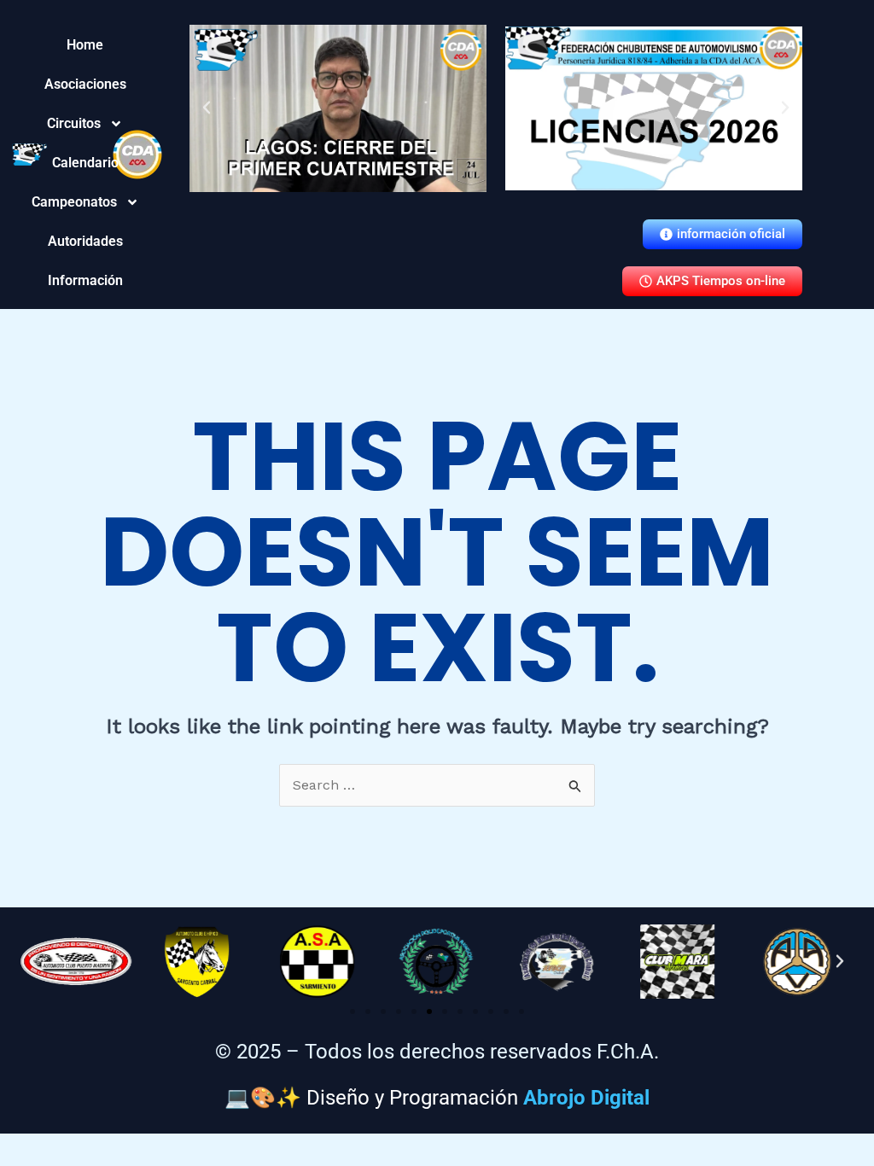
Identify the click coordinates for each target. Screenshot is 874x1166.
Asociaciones (85, 84)
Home (85, 45)
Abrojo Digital (586, 1098)
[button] (206, 107)
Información (85, 280)
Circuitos (85, 123)
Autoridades (85, 241)
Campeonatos (85, 202)
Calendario (85, 162)
